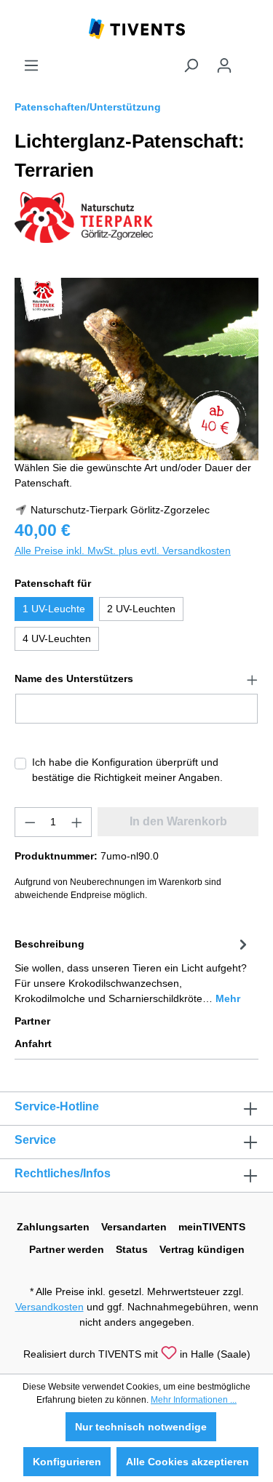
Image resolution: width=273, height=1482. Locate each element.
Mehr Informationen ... (194, 1400)
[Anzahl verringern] (30, 822)
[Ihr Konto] (224, 65)
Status (132, 1249)
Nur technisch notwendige (141, 1427)
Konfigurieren (67, 1461)
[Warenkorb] (249, 59)
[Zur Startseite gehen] (137, 27)
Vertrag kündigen (202, 1249)
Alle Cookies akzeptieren (187, 1461)
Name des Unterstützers (74, 678)
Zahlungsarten (53, 1227)
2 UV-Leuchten (141, 608)
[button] (136, 679)
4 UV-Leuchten (57, 638)
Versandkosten (49, 1307)
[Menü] (31, 65)
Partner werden (66, 1249)
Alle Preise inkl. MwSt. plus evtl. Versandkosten (123, 550)
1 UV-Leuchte (54, 608)
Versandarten (134, 1227)
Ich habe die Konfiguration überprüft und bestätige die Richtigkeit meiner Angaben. (127, 769)
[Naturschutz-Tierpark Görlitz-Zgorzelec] (84, 217)
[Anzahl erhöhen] (77, 822)
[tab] (133, 970)
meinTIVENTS (211, 1227)
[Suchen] (190, 65)
